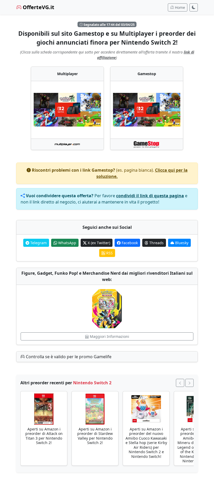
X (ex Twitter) (98, 242)
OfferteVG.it (37, 7)
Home (179, 7)
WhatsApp (66, 242)
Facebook (129, 242)
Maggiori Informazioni (109, 336)
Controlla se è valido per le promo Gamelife (68, 357)
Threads (156, 242)
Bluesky (181, 242)
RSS (109, 252)
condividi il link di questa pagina (150, 196)
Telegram (38, 242)
